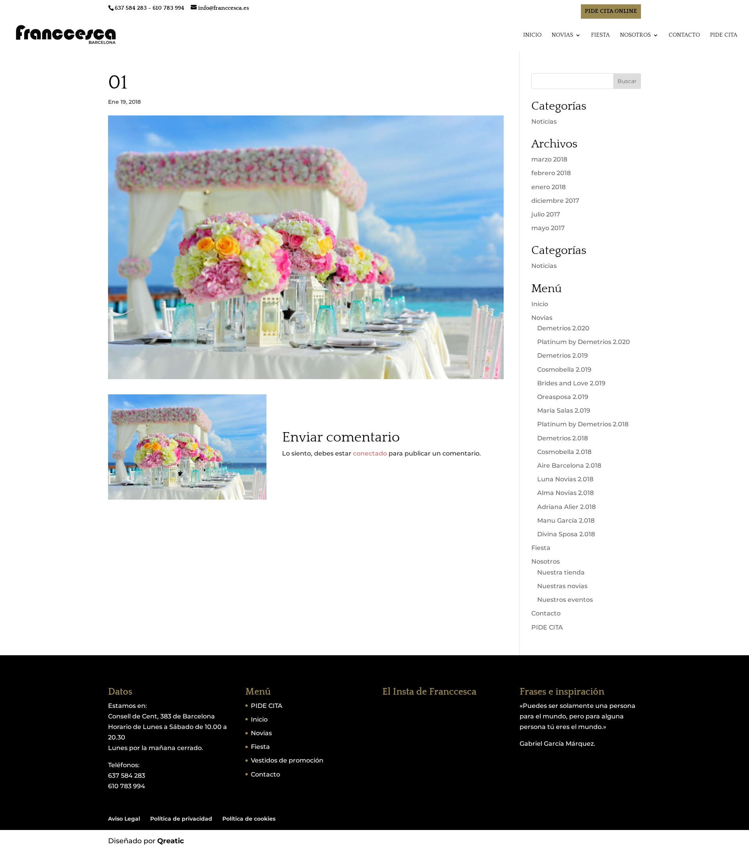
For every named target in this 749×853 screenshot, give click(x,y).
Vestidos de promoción (287, 760)
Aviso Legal (124, 818)
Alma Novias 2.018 (565, 493)
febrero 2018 (551, 173)
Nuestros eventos (565, 599)
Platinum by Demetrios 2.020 (583, 342)
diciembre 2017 (555, 200)
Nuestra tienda (561, 572)
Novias (562, 35)
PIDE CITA (723, 35)
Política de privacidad (181, 818)
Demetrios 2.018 (562, 438)
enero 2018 (548, 187)
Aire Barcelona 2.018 (569, 465)
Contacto (684, 35)
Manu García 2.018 (566, 520)
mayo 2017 (548, 228)
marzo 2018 (549, 159)
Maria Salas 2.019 (563, 410)
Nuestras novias (562, 586)
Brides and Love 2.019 (571, 383)
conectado (370, 453)
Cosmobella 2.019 (564, 369)
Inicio (532, 35)
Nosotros (635, 35)
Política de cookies (248, 818)
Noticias (544, 121)
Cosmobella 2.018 (564, 452)
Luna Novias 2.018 (565, 479)
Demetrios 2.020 (563, 328)
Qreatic (170, 841)
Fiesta (600, 35)
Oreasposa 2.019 (562, 397)
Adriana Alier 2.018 (566, 507)
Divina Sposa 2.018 (566, 534)
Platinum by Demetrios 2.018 (582, 424)
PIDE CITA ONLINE (611, 11)
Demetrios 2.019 (562, 355)
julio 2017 (545, 214)
